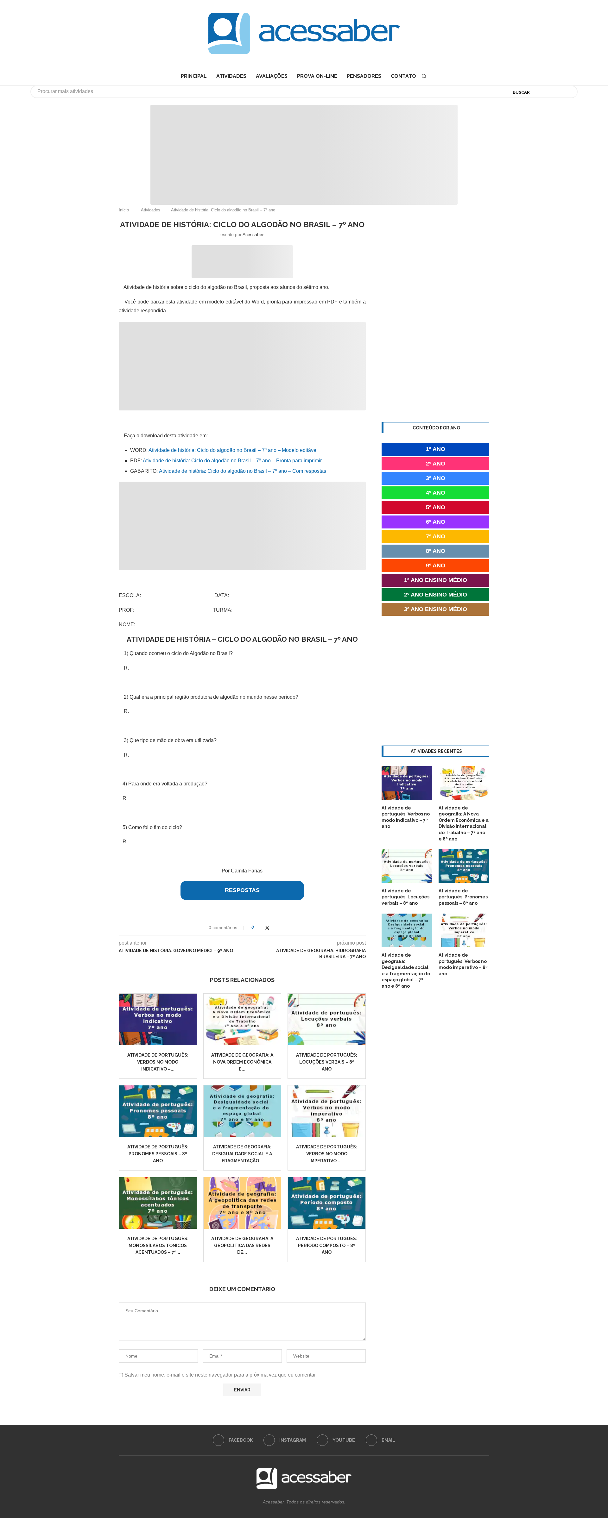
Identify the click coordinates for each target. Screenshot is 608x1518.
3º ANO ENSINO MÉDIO (435, 609)
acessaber (253, 234)
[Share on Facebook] (261, 927)
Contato (403, 76)
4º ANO (435, 493)
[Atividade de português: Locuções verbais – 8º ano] (326, 1019)
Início (124, 210)
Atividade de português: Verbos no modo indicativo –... (157, 1062)
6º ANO (435, 522)
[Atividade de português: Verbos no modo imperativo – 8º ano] (326, 1111)
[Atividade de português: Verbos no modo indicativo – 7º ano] (158, 1019)
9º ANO (435, 565)
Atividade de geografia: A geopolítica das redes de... (242, 1245)
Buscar (521, 92)
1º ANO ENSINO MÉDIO (435, 580)
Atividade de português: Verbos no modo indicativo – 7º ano (406, 817)
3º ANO (435, 478)
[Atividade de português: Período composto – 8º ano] (326, 1203)
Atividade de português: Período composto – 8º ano (326, 1245)
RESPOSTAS (242, 890)
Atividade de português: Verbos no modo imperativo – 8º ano (463, 964)
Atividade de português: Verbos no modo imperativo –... (326, 1153)
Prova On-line (317, 76)
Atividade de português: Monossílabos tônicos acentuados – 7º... (157, 1245)
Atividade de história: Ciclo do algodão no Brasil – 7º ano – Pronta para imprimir (232, 460)
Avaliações (272, 76)
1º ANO (435, 449)
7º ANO (435, 536)
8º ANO (435, 551)
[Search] (424, 76)
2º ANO (435, 463)
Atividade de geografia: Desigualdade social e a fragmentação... (242, 1153)
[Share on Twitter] (267, 927)
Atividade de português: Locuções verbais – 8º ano (326, 1062)
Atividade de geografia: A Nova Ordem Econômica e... (242, 1062)
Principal (194, 76)
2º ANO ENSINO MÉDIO (435, 594)
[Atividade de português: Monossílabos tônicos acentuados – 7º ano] (158, 1203)
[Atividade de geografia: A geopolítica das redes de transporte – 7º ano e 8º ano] (242, 1203)
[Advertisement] (554, 1455)
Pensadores (364, 76)
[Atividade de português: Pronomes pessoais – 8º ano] (158, 1111)
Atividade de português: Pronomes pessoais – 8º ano (157, 1153)
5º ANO (435, 507)
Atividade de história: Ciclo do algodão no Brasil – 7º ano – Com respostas (242, 471)
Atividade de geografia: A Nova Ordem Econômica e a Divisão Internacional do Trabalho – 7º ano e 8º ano (464, 823)
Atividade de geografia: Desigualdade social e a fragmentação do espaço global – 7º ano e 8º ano (406, 971)
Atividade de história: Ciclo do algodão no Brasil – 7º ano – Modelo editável (233, 450)
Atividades (231, 76)
